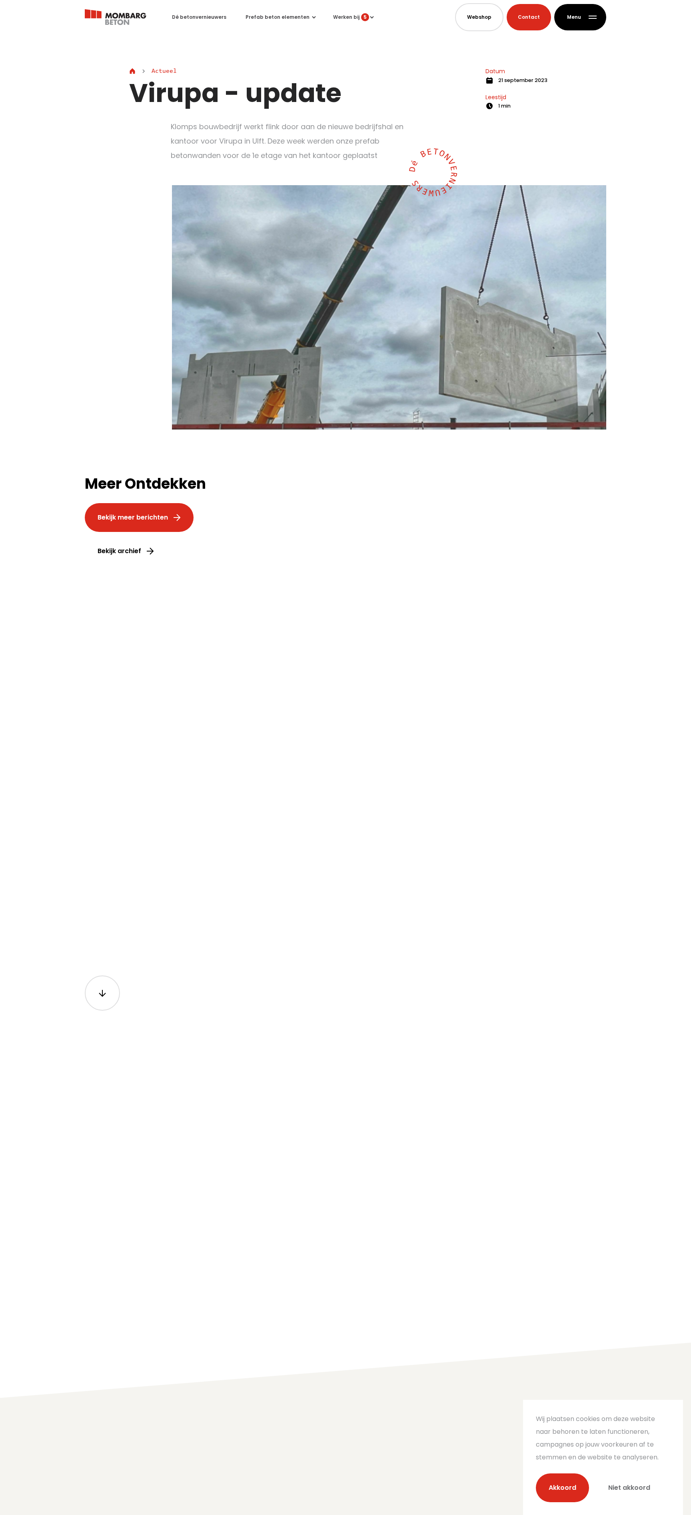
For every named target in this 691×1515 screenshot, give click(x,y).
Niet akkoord (629, 1487)
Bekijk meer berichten (133, 517)
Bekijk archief (119, 551)
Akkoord (562, 1487)
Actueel (164, 71)
